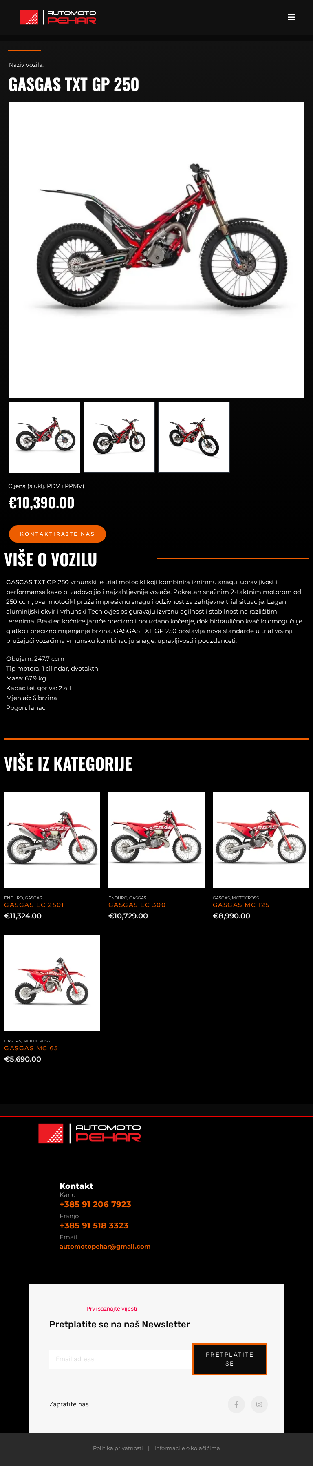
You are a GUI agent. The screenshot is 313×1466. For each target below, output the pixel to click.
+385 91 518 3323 (94, 1225)
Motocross (245, 898)
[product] (52, 840)
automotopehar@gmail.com (105, 1246)
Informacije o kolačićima (187, 1448)
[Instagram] (259, 1404)
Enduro (13, 898)
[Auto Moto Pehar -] (58, 17)
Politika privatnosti (118, 1448)
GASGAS (33, 898)
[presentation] (18, 250)
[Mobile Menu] (293, 17)
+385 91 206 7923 (95, 1204)
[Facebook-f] (236, 1404)
